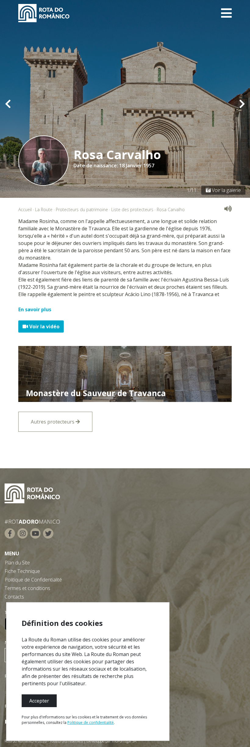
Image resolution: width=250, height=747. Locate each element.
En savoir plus (34, 309)
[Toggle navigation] (226, 13)
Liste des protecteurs (132, 209)
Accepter (39, 700)
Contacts (14, 596)
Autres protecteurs (53, 421)
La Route (43, 209)
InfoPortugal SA (124, 741)
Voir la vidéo (43, 326)
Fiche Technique (22, 571)
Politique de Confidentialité (33, 579)
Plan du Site (17, 562)
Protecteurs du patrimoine (82, 209)
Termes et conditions (27, 588)
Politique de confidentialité (90, 722)
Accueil (25, 209)
